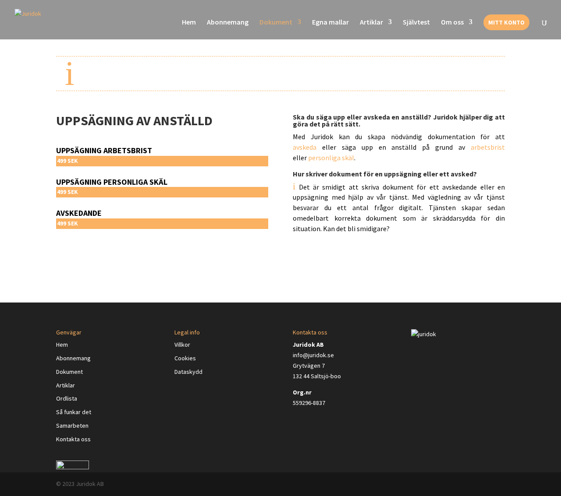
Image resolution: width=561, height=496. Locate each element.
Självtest (416, 22)
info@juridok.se (313, 355)
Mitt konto (506, 22)
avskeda (304, 147)
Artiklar (371, 22)
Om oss (452, 22)
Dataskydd (188, 372)
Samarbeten (72, 425)
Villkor (182, 344)
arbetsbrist (488, 147)
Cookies (185, 358)
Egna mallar (330, 22)
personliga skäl (331, 157)
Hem (189, 22)
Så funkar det (73, 412)
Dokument (275, 22)
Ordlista (66, 398)
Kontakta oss (73, 439)
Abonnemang (228, 22)
